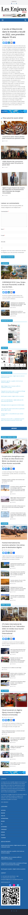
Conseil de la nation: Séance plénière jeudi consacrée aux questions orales (13, 137)
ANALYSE (3, 815)
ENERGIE (3, 832)
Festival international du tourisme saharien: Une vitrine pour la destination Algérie (13, 545)
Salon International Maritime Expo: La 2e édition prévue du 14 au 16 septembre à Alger (18, 651)
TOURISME (3, 837)
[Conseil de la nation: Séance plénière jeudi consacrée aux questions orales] (14, 128)
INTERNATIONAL (4, 818)
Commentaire (5, 211)
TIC (1, 824)
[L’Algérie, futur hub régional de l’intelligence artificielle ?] (5, 748)
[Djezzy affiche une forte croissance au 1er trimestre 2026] (5, 764)
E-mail (3, 235)
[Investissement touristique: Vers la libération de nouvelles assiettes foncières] (5, 566)
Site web (3, 241)
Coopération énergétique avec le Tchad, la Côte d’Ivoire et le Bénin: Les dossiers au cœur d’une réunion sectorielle (13, 459)
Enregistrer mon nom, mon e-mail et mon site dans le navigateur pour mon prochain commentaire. (13, 251)
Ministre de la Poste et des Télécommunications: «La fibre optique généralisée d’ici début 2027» (17, 755)
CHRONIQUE (4, 829)
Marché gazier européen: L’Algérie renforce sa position (12, 396)
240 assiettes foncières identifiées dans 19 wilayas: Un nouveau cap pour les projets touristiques (17, 573)
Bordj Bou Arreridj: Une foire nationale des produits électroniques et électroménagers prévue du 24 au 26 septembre (17, 660)
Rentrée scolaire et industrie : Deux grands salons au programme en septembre (18, 675)
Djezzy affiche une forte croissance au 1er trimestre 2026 (18, 763)
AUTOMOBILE (4, 826)
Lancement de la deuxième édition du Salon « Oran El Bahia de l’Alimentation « (18, 683)
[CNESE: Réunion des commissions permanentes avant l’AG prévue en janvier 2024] (14, 152)
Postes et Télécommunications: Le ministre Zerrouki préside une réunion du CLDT (13, 731)
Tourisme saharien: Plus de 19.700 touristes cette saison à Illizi (17, 581)
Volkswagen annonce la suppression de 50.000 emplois (12, 405)
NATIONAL (3, 810)
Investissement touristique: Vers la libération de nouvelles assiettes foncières (18, 565)
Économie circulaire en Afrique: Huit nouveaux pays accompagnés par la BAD (13, 480)
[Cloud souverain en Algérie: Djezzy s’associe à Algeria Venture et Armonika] (14, 700)
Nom (2, 229)
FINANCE (3, 835)
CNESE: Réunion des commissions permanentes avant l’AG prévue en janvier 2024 (12, 163)
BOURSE (3, 821)
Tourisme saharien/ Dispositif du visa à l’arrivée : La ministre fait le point (17, 597)
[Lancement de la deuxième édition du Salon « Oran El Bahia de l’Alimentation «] (5, 684)
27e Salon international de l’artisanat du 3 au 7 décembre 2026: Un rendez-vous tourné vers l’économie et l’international (13, 628)
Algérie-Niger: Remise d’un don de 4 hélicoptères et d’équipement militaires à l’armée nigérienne (17, 499)
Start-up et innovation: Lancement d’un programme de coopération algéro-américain (17, 739)
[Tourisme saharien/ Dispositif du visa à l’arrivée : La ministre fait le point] (5, 598)
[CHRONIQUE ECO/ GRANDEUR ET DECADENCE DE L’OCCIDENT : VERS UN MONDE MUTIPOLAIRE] (5, 305)
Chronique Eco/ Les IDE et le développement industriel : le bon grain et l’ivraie (18, 313)
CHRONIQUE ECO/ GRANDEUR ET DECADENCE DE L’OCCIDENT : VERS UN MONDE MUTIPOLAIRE (18, 304)
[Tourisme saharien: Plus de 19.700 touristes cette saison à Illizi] (5, 582)
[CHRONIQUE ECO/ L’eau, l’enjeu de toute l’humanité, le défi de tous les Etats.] (14, 272)
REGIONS (3, 813)
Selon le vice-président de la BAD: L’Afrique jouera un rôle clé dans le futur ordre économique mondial (13, 506)
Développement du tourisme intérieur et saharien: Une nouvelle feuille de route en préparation (18, 589)
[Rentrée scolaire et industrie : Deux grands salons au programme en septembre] (5, 675)
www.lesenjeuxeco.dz (5, 882)
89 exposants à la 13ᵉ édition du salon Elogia (11, 667)
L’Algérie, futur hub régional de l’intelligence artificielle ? (17, 747)
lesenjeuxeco (11, 289)
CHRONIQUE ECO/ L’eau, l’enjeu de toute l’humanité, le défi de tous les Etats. (13, 284)
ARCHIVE (14, 428)
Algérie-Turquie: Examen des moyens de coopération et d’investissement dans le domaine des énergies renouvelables (13, 190)
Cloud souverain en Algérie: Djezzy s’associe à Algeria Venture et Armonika (12, 712)
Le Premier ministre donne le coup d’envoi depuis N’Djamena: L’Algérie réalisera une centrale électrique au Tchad (18, 515)
